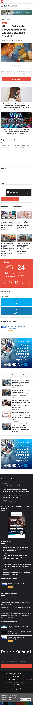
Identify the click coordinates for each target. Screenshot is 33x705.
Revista (13, 679)
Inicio (4, 19)
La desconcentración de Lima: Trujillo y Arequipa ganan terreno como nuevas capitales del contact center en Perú (24, 247)
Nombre (4, 168)
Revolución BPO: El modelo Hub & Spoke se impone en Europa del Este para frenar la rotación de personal (21, 383)
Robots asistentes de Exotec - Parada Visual (13, 607)
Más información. (6, 702)
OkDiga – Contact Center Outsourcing (16, 327)
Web (2, 183)
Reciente (15, 375)
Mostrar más (16, 79)
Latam (8, 19)
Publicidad (19, 684)
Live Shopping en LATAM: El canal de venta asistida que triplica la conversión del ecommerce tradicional (23, 225)
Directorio (7, 679)
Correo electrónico (6, 176)
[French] (31, 679)
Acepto (22, 699)
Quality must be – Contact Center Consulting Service (19, 632)
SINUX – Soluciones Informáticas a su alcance (19, 627)
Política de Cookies (7, 682)
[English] (29, 679)
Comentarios (26, 375)
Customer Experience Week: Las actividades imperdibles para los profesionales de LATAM (8, 224)
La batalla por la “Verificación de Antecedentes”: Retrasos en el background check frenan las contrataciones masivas (21, 427)
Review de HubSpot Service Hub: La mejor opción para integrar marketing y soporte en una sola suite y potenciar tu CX (21, 415)
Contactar (13, 684)
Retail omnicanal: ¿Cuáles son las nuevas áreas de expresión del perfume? (15, 609)
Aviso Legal (28, 682)
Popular (5, 375)
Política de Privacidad (18, 682)
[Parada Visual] (11, 6)
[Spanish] (27, 679)
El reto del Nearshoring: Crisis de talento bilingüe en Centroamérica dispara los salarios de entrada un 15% (21, 393)
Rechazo (28, 699)
